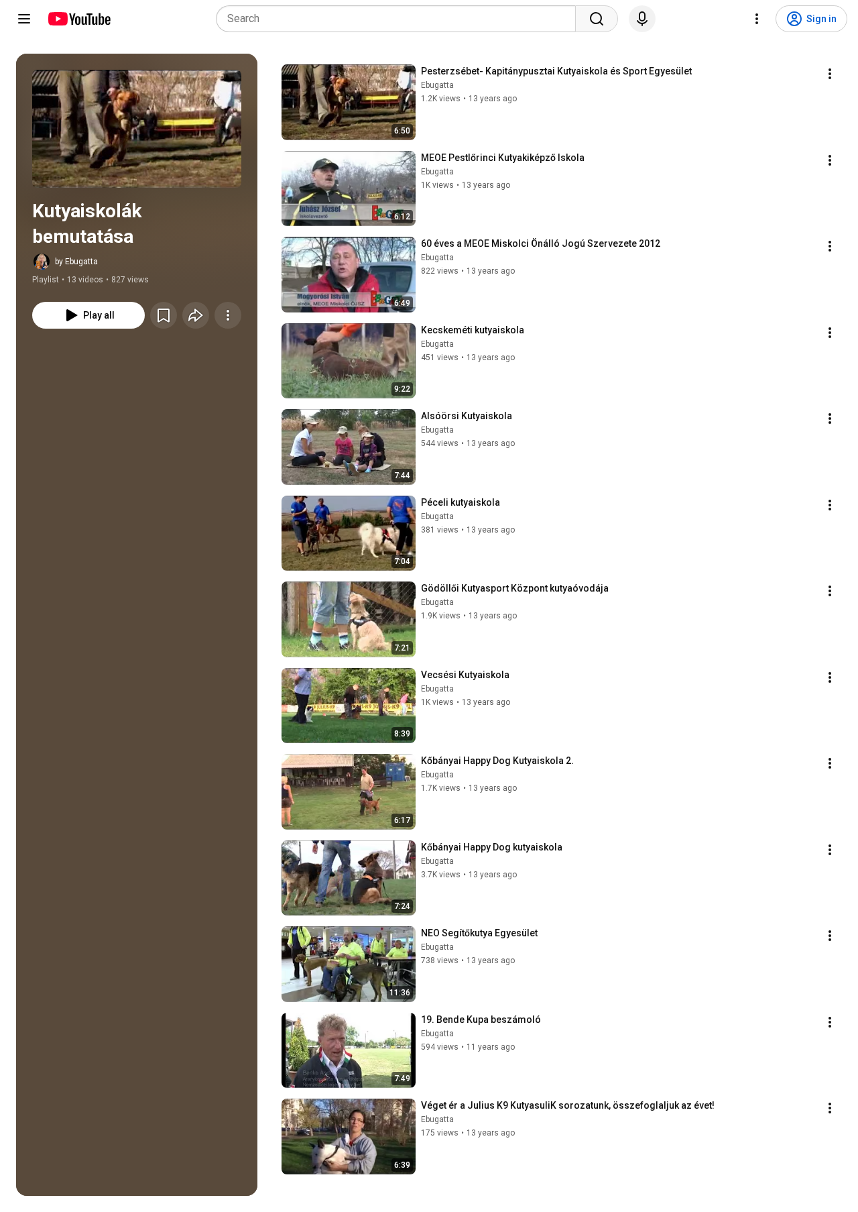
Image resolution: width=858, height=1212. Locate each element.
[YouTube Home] (79, 19)
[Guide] (24, 19)
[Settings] (757, 19)
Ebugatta (437, 85)
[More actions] (227, 315)
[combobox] (399, 19)
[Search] (596, 18)
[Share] (195, 315)
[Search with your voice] (642, 18)
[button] (136, 129)
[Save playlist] (163, 315)
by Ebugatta (76, 261)
